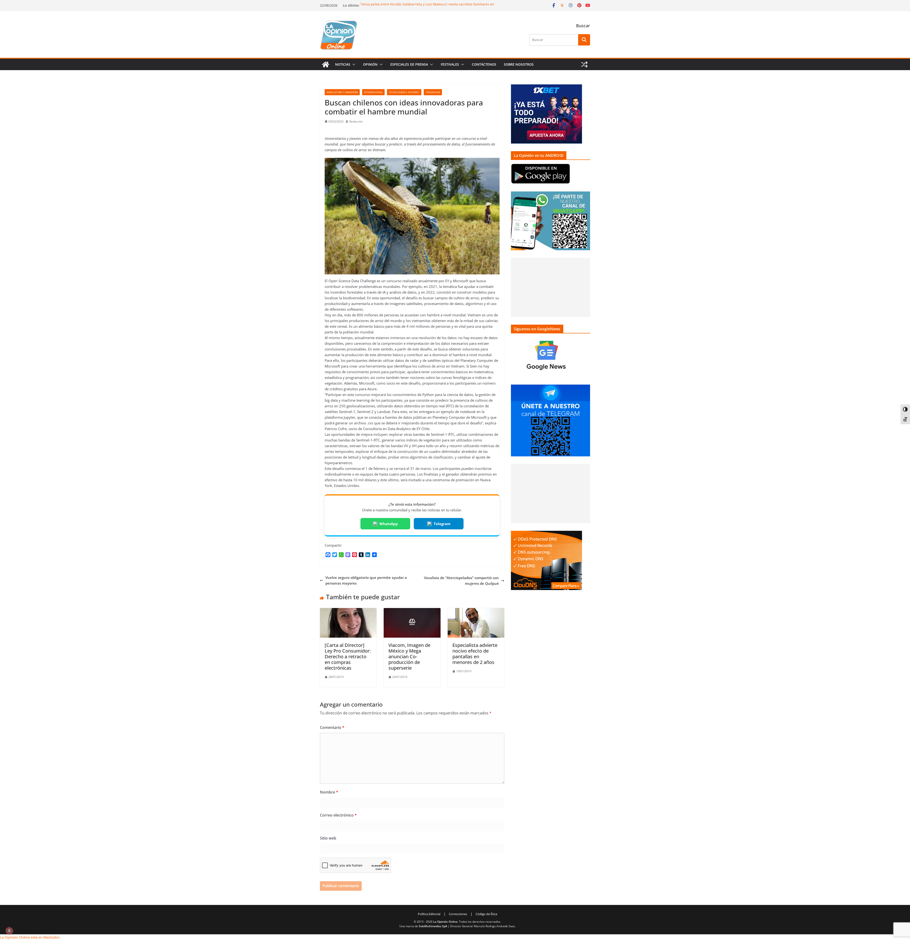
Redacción (356, 121)
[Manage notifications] (9, 931)
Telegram (442, 523)
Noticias (342, 64)
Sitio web (328, 838)
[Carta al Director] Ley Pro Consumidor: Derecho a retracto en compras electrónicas (348, 656)
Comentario (332, 727)
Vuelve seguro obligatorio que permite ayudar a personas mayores (366, 580)
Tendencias (433, 92)
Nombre (329, 792)
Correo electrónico (338, 815)
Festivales (450, 64)
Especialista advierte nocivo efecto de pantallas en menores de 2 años (474, 653)
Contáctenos (484, 64)
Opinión (370, 64)
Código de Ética (486, 914)
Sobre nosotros (519, 64)
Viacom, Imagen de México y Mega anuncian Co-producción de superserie (409, 656)
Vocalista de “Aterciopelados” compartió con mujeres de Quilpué (461, 580)
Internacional (373, 92)
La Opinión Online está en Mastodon (30, 937)
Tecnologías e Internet (404, 92)
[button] (352, 64)
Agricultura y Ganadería (342, 92)
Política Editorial (429, 914)
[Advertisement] (550, 287)
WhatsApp (388, 523)
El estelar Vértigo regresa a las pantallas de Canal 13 (402, 4)
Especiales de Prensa (409, 64)
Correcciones (458, 914)
